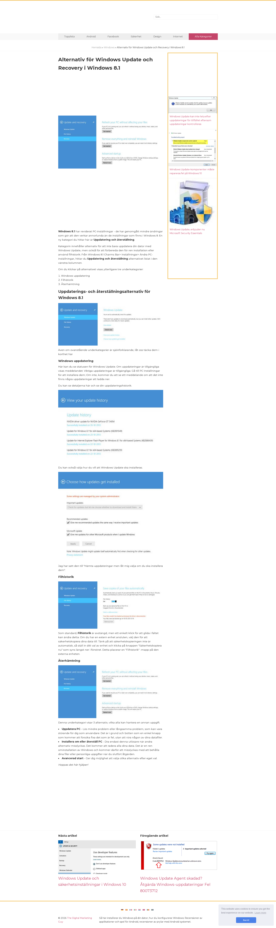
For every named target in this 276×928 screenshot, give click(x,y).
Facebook (113, 36)
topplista (69, 36)
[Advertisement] (104, 17)
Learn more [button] (260, 912)
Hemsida (96, 47)
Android (91, 36)
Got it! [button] (246, 920)
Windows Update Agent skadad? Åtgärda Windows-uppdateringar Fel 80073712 (175, 884)
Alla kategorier (203, 36)
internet (178, 36)
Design (157, 36)
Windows (109, 47)
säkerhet (136, 36)
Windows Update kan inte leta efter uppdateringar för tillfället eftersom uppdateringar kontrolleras (190, 120)
